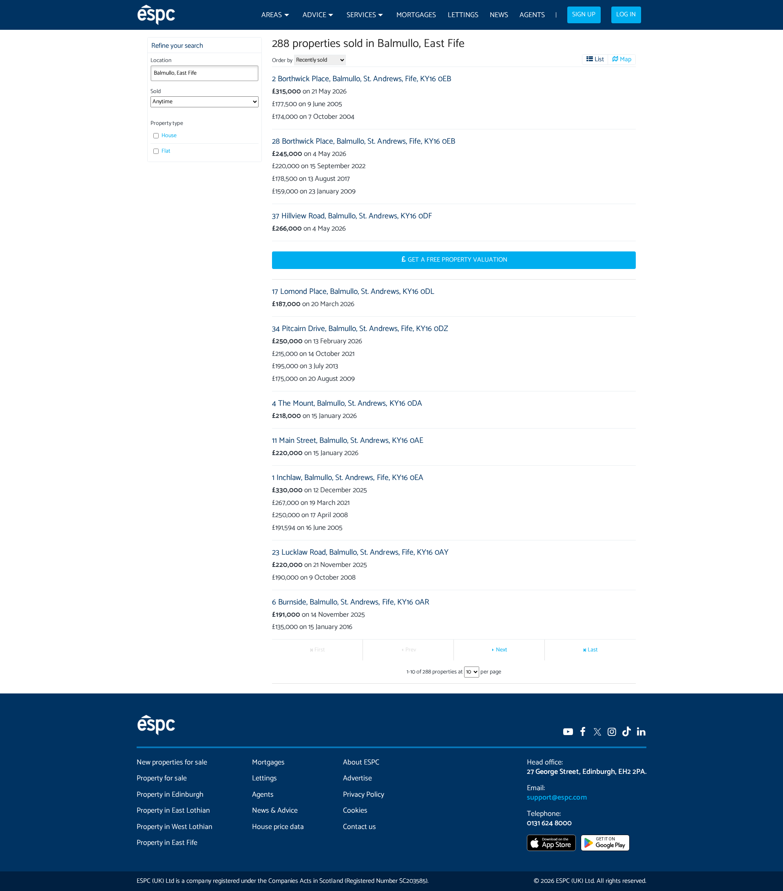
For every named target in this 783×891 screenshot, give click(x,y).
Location (160, 60)
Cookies (355, 810)
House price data (278, 827)
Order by (282, 60)
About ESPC (361, 762)
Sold (155, 91)
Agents (532, 15)
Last (593, 650)
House (168, 135)
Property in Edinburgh (170, 795)
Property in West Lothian (175, 827)
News (499, 15)
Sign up (583, 14)
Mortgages (416, 15)
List (599, 59)
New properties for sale (172, 762)
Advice (314, 15)
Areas (271, 15)
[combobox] (204, 73)
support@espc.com (556, 797)
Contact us (359, 827)
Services (361, 15)
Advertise (357, 778)
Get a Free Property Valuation (457, 260)
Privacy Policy (363, 795)
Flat (165, 151)
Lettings (463, 15)
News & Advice (275, 810)
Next (501, 650)
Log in (626, 14)
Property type (166, 123)
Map (625, 59)
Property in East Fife (167, 843)
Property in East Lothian (173, 810)
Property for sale (162, 778)
